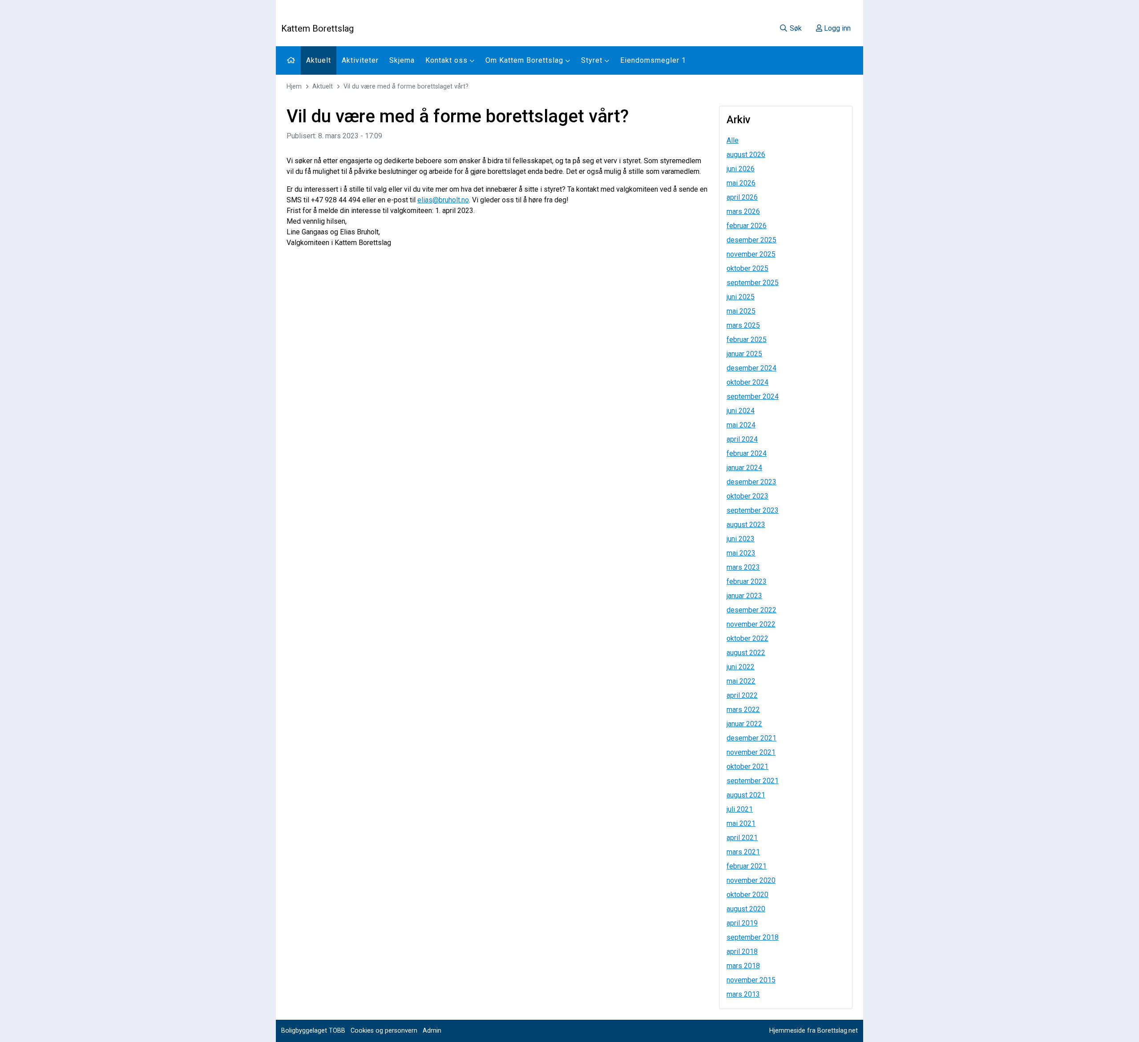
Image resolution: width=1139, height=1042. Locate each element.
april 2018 (742, 951)
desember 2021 (751, 738)
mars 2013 (743, 994)
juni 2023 (741, 539)
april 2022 (742, 695)
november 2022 (751, 624)
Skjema (402, 60)
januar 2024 (744, 467)
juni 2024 (741, 410)
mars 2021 (743, 852)
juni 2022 (741, 667)
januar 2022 (744, 724)
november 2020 (751, 880)
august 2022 (746, 652)
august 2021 (746, 795)
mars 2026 (743, 211)
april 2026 (742, 197)
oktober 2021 (747, 766)
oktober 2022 (747, 638)
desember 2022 (751, 610)
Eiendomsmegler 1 (653, 60)
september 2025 (753, 282)
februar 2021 (747, 866)
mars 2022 (743, 709)
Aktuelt (318, 60)
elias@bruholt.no (443, 200)
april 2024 (742, 439)
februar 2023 (747, 581)
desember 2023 (751, 482)
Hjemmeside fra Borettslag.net (813, 1030)
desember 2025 (751, 240)
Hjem (294, 86)
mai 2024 (741, 425)
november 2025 (751, 254)
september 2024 (753, 396)
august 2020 (746, 909)
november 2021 (751, 752)
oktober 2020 (747, 894)
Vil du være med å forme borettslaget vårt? (406, 86)
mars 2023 (743, 567)
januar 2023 (744, 595)
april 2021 (742, 837)
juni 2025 (741, 297)
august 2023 (746, 524)
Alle (733, 140)
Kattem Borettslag (317, 28)
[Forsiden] (291, 60)
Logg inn (836, 28)
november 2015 (751, 980)
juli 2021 (740, 809)
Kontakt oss (447, 60)
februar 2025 (747, 339)
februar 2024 (747, 453)
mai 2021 (741, 823)
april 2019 (742, 923)
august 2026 (746, 154)
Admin (432, 1030)
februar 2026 (747, 225)
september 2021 (753, 780)
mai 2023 (741, 553)
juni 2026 (741, 169)
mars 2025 (743, 325)
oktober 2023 (747, 496)
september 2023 (753, 510)
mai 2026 (741, 183)
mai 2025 (741, 311)
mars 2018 (743, 966)
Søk (795, 28)
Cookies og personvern (384, 1030)
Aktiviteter (360, 60)
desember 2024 (751, 368)
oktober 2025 (747, 268)
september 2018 (753, 937)
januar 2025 (744, 354)
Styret (593, 60)
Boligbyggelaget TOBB (313, 1030)
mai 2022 (741, 681)
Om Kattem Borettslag (525, 60)
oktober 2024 (747, 382)
